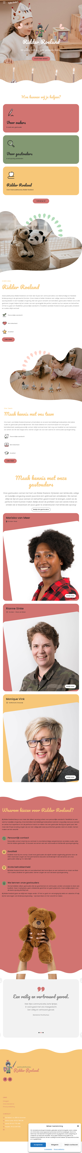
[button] (78, 1126)
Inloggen (6, 1101)
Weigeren (54, 1145)
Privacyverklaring (59, 1149)
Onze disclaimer (8, 1104)
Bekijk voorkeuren (71, 1145)
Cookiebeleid (48, 1149)
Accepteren (38, 1145)
